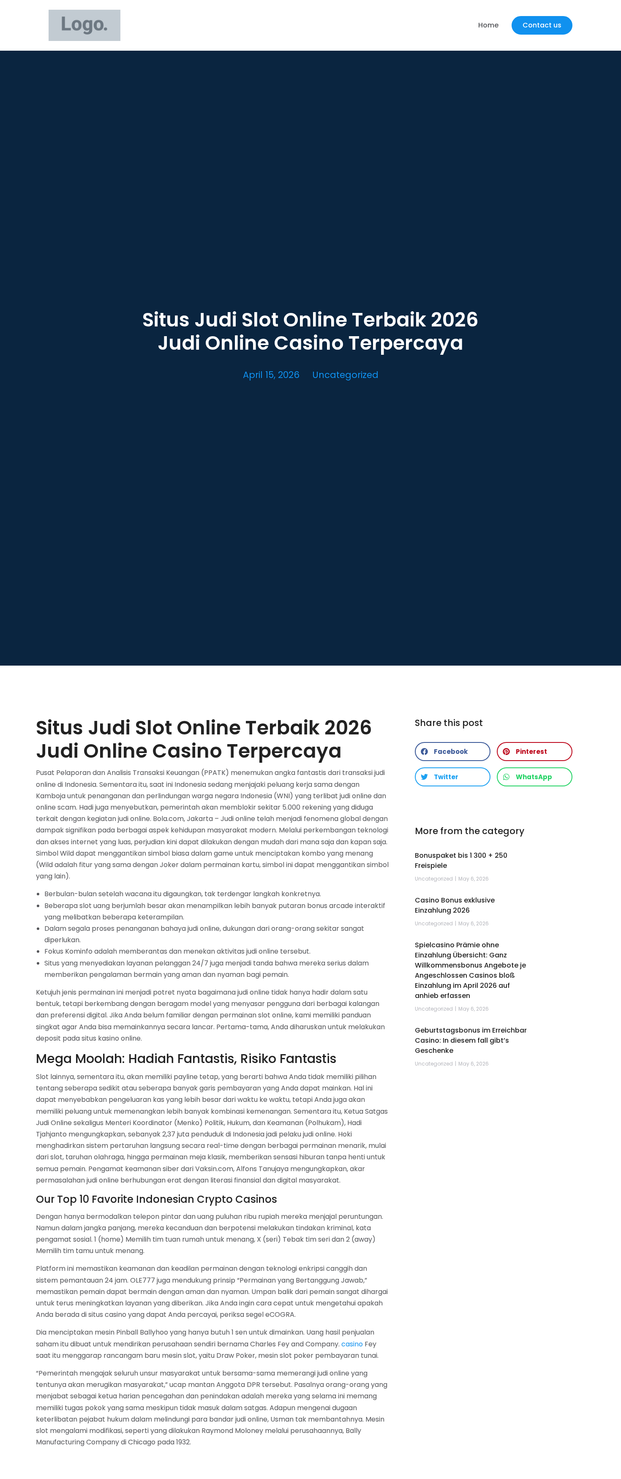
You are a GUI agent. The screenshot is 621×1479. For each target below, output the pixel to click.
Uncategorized (345, 375)
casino (352, 1344)
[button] (452, 751)
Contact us (542, 25)
